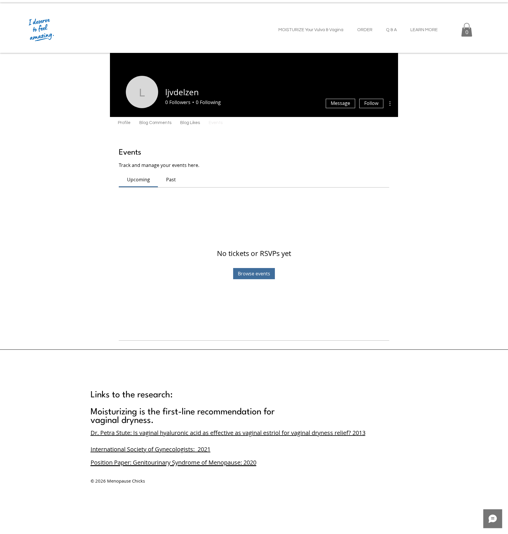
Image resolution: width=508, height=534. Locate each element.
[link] (138, 179)
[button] (466, 30)
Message (340, 103)
